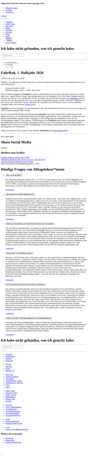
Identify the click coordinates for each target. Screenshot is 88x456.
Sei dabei (9, 32)
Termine (8, 359)
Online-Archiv (30, 104)
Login (8, 36)
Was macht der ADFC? (14, 175)
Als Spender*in (11, 409)
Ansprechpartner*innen (14, 423)
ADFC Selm (10, 24)
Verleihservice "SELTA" (14, 383)
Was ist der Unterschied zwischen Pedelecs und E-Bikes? (25, 284)
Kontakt (8, 401)
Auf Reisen (10, 379)
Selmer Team (10, 399)
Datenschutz (10, 440)
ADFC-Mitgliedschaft (13, 407)
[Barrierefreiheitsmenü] (2, 18)
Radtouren (9, 361)
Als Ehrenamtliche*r (13, 411)
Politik (8, 28)
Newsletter (9, 12)
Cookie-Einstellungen (13, 442)
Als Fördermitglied (12, 413)
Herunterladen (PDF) (60, 131)
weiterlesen (10, 190)
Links (8, 387)
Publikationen (10, 397)
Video (8, 385)
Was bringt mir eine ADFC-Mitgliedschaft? (20, 194)
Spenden (9, 10)
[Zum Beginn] (2, 454)
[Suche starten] (4, 349)
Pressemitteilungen (12, 421)
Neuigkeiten (10, 356)
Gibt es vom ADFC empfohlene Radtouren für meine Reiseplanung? (28, 318)
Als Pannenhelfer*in (13, 415)
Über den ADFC (12, 393)
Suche (8, 43)
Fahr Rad (9, 30)
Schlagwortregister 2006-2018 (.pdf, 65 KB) (17, 162)
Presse (8, 34)
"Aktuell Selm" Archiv (14, 381)
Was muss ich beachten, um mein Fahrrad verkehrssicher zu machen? (29, 224)
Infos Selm (9, 26)
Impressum (9, 438)
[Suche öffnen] (4, 18)
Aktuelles (9, 22)
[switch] (18, 63)
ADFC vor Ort (11, 395)
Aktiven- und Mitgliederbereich (17, 429)
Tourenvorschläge (12, 377)
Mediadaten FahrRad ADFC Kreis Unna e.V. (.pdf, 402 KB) (23, 160)
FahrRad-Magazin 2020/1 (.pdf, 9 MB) (15, 157)
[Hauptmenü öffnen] (6, 18)
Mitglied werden (11, 8)
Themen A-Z (10, 371)
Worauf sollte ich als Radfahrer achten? (19, 253)
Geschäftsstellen (72, 98)
